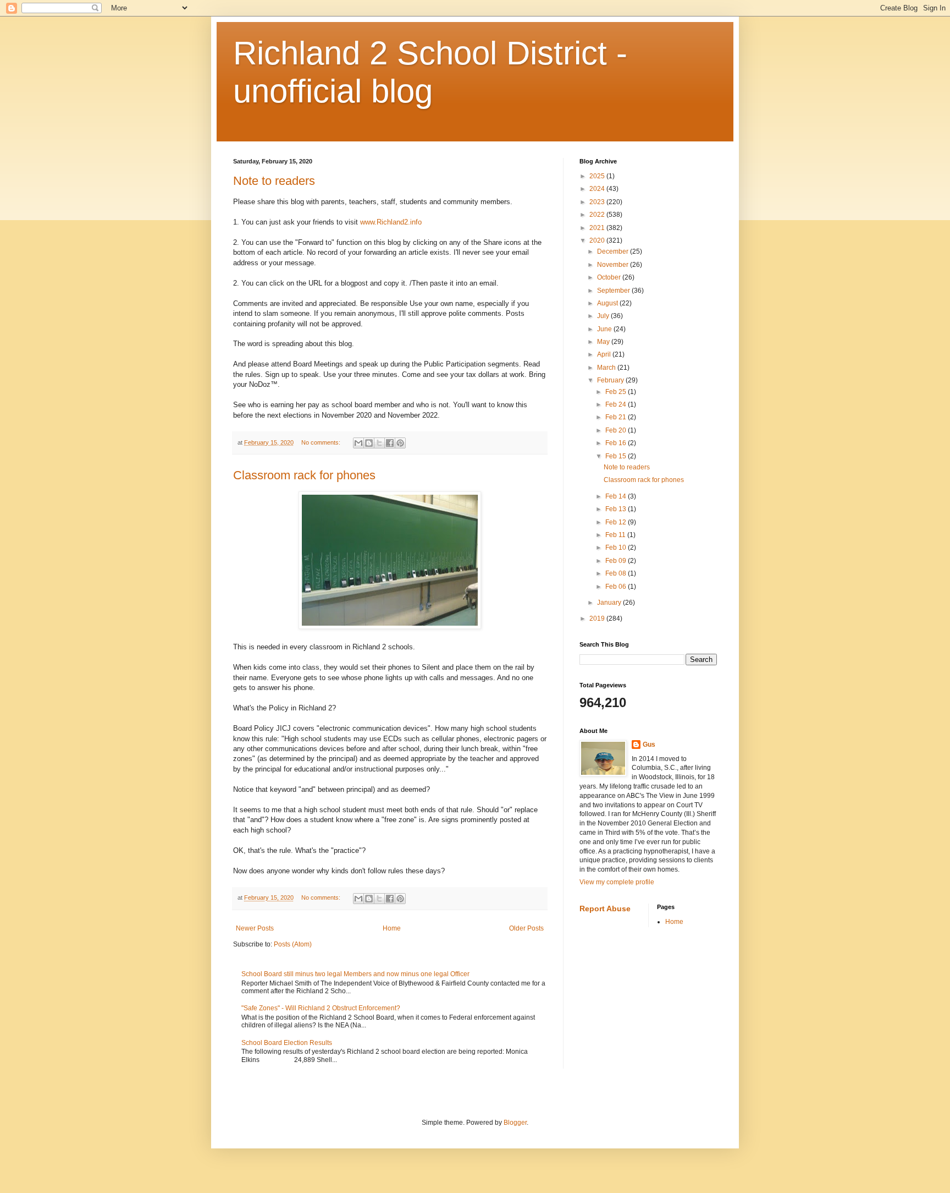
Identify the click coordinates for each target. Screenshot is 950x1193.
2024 (597, 189)
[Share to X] (379, 442)
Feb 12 (616, 522)
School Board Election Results (286, 1043)
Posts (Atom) (293, 944)
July (604, 316)
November (613, 265)
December (613, 251)
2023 (597, 202)
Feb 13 (616, 509)
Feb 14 (616, 496)
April (604, 354)
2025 (597, 176)
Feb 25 (616, 392)
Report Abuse (605, 908)
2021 (597, 228)
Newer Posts (255, 928)
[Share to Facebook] (389, 442)
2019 (597, 618)
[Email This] (358, 442)
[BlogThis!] (368, 442)
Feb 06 (616, 586)
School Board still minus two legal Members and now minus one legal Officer (355, 974)
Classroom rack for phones (304, 475)
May (604, 342)
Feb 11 (616, 535)
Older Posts (526, 928)
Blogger (515, 1122)
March (607, 367)
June (605, 329)
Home (392, 928)
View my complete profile (616, 882)
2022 (597, 214)
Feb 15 (616, 456)
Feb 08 (616, 573)
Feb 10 (616, 547)
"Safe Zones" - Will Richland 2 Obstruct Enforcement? (320, 1008)
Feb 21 (616, 417)
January (610, 602)
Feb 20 (616, 430)
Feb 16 (616, 443)
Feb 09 (616, 561)
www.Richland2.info (391, 222)
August (608, 303)
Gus (649, 744)
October (609, 277)
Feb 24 (616, 404)
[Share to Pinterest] (400, 442)
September (614, 290)
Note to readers (274, 181)
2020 (597, 240)
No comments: (321, 442)
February (611, 380)
